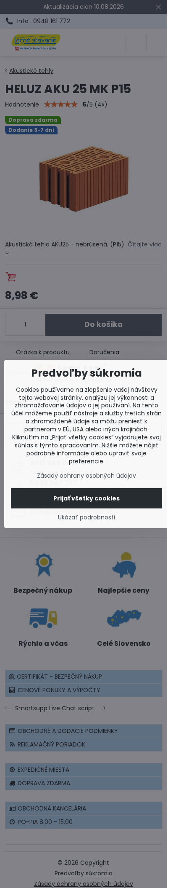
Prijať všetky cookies (86, 498)
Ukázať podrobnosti (86, 518)
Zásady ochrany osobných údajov (86, 475)
